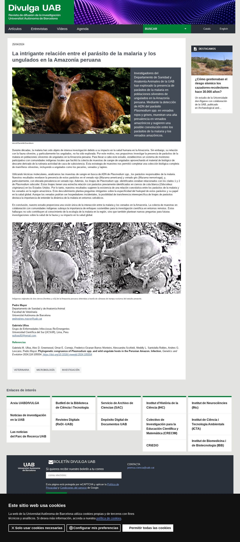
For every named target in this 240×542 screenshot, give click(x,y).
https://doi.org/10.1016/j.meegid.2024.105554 (67, 354)
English (224, 28)
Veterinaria (21, 370)
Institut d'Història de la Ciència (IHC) (162, 405)
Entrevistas (39, 29)
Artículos (15, 29)
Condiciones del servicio (73, 487)
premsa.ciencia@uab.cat (140, 467)
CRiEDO (152, 445)
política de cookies (108, 518)
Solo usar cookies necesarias (38, 528)
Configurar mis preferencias (95, 528)
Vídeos (62, 29)
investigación (71, 370)
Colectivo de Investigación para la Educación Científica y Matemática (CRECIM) (162, 426)
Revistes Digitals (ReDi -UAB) (68, 422)
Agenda (82, 29)
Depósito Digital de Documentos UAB (114, 422)
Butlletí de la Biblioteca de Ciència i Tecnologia (72, 405)
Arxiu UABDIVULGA (24, 403)
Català (206, 28)
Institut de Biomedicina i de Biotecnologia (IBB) (209, 443)
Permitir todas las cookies (150, 528)
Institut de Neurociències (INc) (209, 405)
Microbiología (46, 370)
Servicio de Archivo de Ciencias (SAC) (117, 405)
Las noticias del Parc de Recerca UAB (28, 434)
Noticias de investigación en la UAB (28, 417)
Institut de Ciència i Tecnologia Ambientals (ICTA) (208, 424)
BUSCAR (151, 28)
